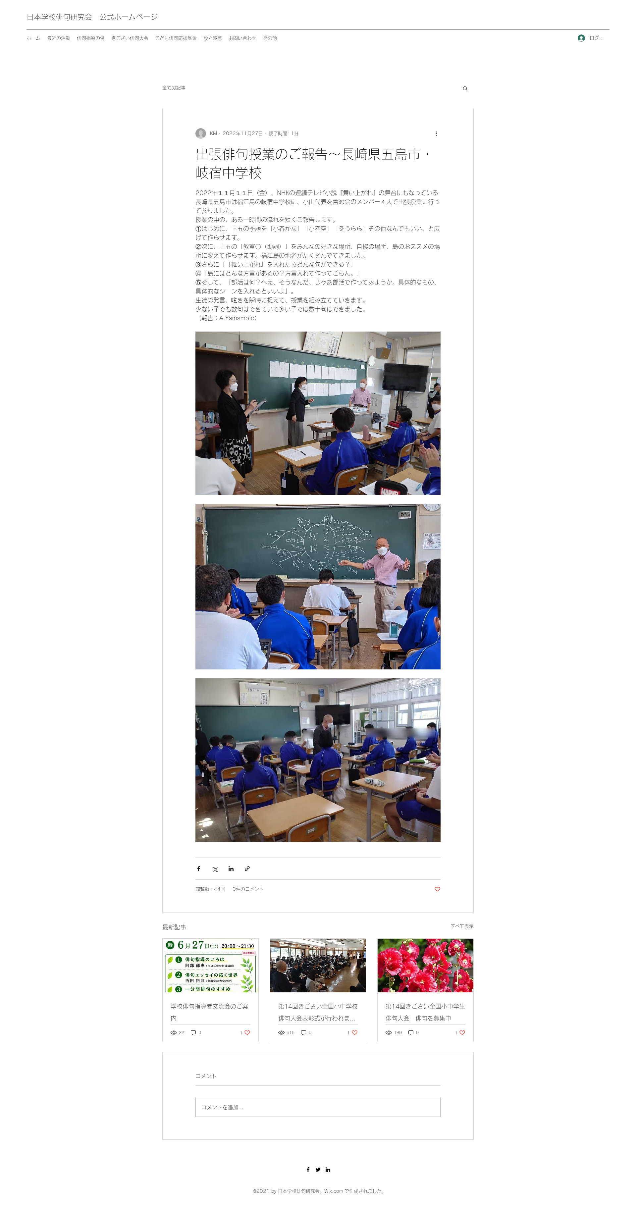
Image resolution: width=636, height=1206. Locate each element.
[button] (465, 88)
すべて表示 (462, 926)
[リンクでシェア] (247, 868)
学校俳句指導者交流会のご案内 (209, 1012)
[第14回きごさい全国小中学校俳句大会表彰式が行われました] (318, 965)
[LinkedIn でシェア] (231, 868)
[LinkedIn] (328, 1169)
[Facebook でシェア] (198, 868)
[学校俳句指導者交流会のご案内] (210, 965)
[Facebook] (308, 1169)
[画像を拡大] (318, 586)
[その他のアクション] (437, 133)
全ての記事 (174, 87)
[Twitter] (318, 1169)
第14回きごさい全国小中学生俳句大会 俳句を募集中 (425, 1012)
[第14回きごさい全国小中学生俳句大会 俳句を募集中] (425, 965)
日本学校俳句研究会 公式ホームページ (92, 17)
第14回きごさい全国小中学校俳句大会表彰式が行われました (318, 1013)
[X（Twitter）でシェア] (215, 868)
